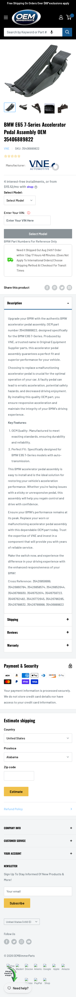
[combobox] (33, 32)
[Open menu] (6, 17)
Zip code (10, 767)
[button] (52, 32)
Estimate (16, 791)
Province (10, 748)
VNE (6, 148)
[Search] (67, 32)
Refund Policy (13, 809)
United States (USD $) (18, 921)
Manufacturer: (16, 165)
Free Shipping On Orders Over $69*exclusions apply (38, 3)
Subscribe (17, 903)
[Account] (61, 17)
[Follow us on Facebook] (6, 941)
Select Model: (13, 192)
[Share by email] (69, 287)
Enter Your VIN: (14, 212)
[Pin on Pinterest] (54, 287)
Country (9, 729)
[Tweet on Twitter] (62, 287)
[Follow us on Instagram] (21, 941)
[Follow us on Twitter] (14, 941)
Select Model (38, 234)
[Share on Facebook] (47, 287)
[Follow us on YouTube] (29, 941)
